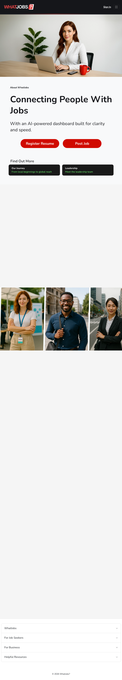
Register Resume (40, 143)
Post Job (82, 143)
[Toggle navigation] (116, 7)
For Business (12, 647)
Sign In (107, 7)
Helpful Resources (15, 657)
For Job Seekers (13, 638)
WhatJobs (10, 628)
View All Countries (61, 263)
